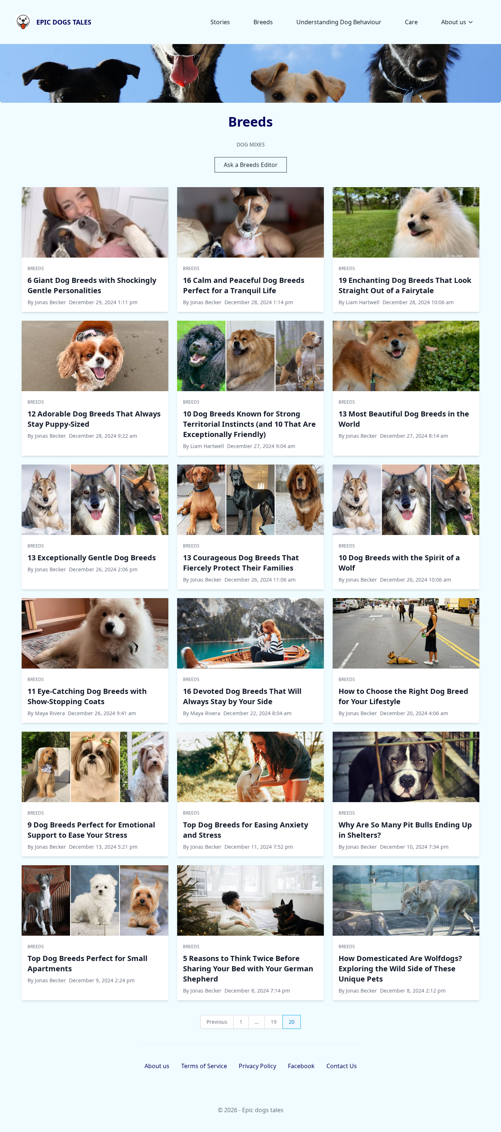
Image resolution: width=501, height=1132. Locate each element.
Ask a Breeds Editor (251, 165)
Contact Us (341, 1066)
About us (453, 22)
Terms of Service (204, 1066)
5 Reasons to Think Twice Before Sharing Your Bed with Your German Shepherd (248, 968)
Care (411, 22)
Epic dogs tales (63, 22)
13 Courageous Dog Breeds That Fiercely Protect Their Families (241, 563)
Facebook (301, 1066)
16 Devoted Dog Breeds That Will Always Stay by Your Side (242, 696)
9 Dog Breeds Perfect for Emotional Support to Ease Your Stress (91, 830)
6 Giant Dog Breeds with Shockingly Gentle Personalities (92, 285)
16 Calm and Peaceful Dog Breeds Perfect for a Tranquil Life (243, 285)
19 (274, 1021)
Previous (216, 1021)
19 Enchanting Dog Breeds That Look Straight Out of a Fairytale (405, 285)
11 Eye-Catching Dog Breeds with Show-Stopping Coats (87, 696)
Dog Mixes (251, 144)
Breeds (263, 22)
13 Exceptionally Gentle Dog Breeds (92, 558)
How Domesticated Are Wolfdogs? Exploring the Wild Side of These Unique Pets (400, 968)
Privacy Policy (257, 1066)
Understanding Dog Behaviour (338, 22)
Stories (220, 22)
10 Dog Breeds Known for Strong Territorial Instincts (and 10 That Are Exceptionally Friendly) (249, 424)
